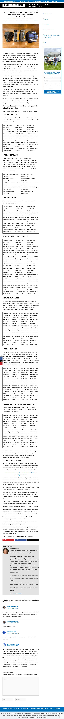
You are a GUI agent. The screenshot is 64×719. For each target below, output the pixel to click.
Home (3, 9)
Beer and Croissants (12, 606)
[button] (40, 5)
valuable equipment (13, 66)
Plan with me (8, 9)
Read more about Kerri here (16, 593)
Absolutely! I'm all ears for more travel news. (52, 92)
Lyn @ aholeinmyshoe (13, 644)
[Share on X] (1, 361)
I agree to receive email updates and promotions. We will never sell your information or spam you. (52, 86)
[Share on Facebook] (1, 358)
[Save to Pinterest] (1, 363)
